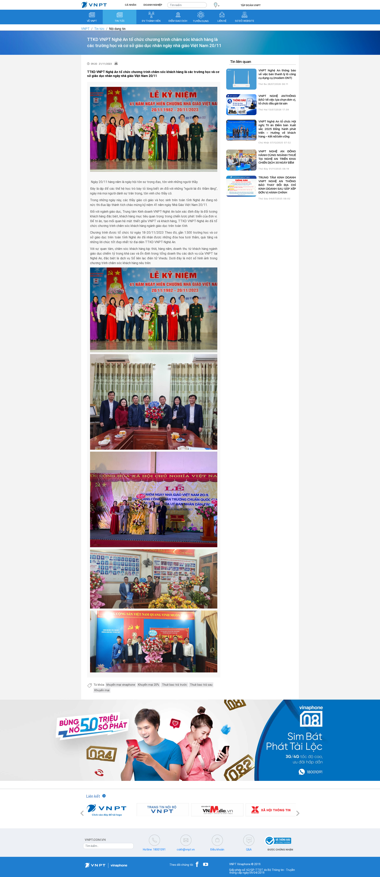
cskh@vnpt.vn (186, 849)
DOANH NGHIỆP (152, 4)
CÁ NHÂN (130, 4)
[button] (82, 813)
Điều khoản (217, 849)
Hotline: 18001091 (154, 849)
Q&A (249, 849)
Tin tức (99, 29)
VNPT (85, 29)
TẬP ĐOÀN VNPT (251, 5)
